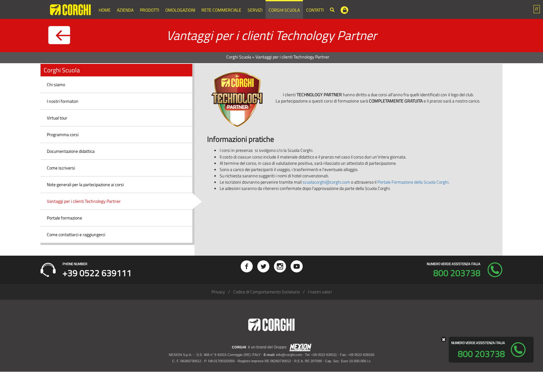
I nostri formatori (62, 101)
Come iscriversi (61, 167)
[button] (537, 9)
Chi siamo (56, 84)
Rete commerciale (221, 10)
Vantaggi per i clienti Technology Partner (84, 201)
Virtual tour (57, 117)
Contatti (315, 10)
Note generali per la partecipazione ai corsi (85, 184)
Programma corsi (63, 134)
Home (105, 10)
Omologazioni (180, 10)
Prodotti (149, 10)
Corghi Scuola (284, 10)
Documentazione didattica (71, 151)
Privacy (218, 291)
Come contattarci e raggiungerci (76, 234)
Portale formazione (64, 217)
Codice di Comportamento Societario (266, 291)
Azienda (125, 10)
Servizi (255, 10)
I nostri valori (320, 291)
